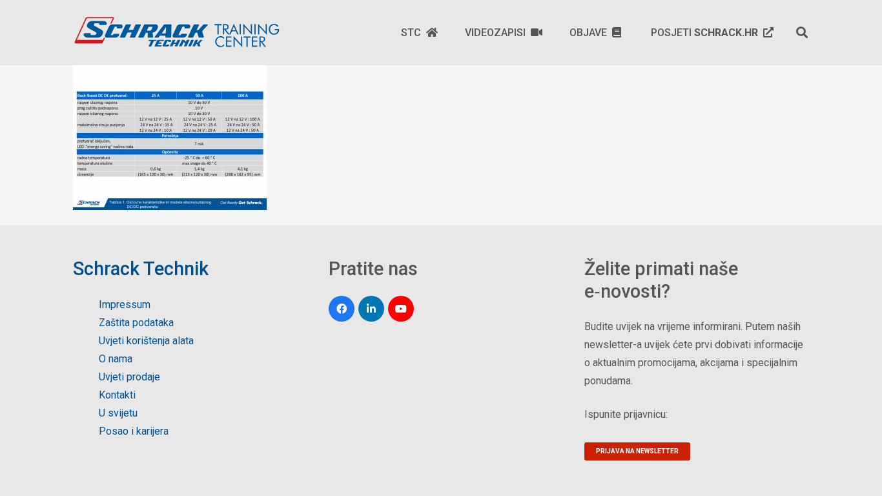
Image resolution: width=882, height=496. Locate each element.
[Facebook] (341, 309)
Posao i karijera (134, 431)
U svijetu (118, 413)
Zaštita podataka (136, 322)
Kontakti (117, 395)
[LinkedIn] (371, 309)
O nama (115, 359)
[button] (802, 32)
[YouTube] (401, 309)
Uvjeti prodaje (129, 377)
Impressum (124, 304)
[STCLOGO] (176, 32)
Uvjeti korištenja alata (146, 341)
